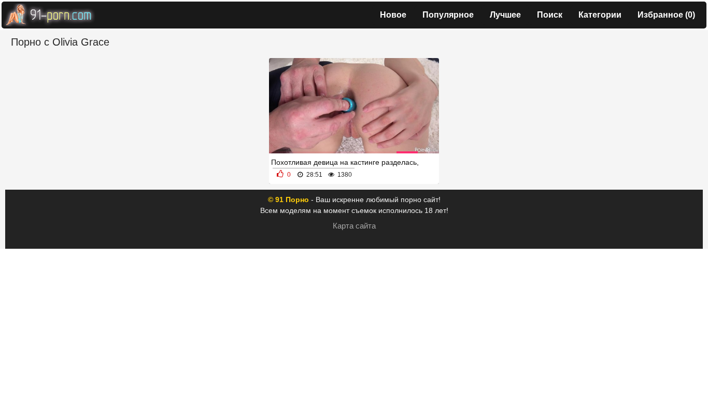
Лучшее (505, 14)
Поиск (549, 14)
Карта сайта (354, 225)
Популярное (448, 14)
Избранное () (666, 14)
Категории (599, 14)
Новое (393, 14)
